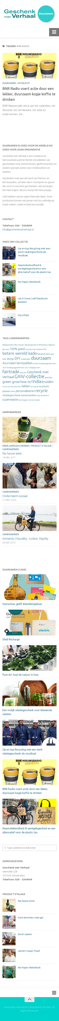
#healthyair (43, 345)
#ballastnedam (8, 345)
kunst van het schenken (11, 387)
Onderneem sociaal (15, 496)
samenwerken (28, 395)
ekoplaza (32, 368)
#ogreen (52, 345)
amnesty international (33, 349)
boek (4, 359)
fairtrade (10, 371)
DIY (17, 358)
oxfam (12, 391)
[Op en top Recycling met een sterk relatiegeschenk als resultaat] (9, 253)
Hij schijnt (23, 315)
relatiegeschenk (11, 395)
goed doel (48, 377)
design (10, 358)
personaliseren (25, 391)
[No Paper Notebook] (9, 286)
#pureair (5, 349)
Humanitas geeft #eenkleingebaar (22, 603)
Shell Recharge (11, 639)
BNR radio (50, 354)
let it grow (34, 387)
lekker (26, 386)
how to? (26, 382)
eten (38, 368)
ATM (44, 349)
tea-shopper (23, 400)
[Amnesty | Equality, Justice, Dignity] (29, 518)
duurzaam (41, 358)
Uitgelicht (24, 83)
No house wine (12, 453)
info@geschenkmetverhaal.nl (18, 229)
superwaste (10, 399)
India (36, 381)
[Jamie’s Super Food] (9, 955)
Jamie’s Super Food (29, 950)
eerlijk (35, 363)
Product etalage (41, 445)
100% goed (17, 348)
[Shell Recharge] (29, 622)
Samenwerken (10, 449)
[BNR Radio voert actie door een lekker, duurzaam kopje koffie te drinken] (29, 66)
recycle (41, 390)
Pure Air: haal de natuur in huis (20, 674)
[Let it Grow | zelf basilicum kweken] (9, 303)
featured (23, 373)
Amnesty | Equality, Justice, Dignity (25, 538)
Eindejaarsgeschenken (15, 445)
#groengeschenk (31, 345)
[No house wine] (29, 429)
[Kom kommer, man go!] (9, 922)
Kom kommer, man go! (30, 917)
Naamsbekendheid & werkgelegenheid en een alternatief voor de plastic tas (34, 268)
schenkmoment (43, 395)
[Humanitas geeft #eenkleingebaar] (29, 587)
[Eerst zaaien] (9, 938)
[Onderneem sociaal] (29, 475)
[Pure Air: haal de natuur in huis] (29, 658)
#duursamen (19, 345)
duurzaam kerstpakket (17, 363)
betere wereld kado (19, 353)
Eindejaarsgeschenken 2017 (18, 368)
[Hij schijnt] (9, 319)
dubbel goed (25, 359)
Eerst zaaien (25, 934)
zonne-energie (34, 400)
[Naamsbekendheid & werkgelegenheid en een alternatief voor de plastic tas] (9, 269)
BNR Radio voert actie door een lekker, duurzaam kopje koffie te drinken (28, 93)
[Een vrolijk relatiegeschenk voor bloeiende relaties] (29, 693)
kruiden (47, 382)
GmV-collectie (29, 376)
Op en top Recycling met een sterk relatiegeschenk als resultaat (34, 252)
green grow (11, 382)
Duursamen (9, 83)
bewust (42, 353)
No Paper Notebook (29, 281)
